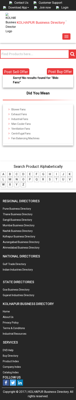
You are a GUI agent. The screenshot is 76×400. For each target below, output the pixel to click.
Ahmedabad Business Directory (21, 247)
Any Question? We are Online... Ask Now (67, 391)
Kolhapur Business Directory (19, 236)
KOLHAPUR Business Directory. (48, 392)
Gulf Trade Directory (14, 264)
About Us (8, 317)
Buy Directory (10, 355)
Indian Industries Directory (18, 269)
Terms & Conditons (14, 328)
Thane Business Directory (17, 214)
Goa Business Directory (16, 289)
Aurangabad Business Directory (21, 242)
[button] (18, 7)
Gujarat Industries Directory (18, 295)
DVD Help (8, 350)
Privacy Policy (11, 322)
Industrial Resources (14, 333)
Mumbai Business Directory (18, 225)
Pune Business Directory (17, 208)
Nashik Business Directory (18, 230)
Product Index (11, 361)
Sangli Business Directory (17, 219)
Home (6, 311)
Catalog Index (11, 372)
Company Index (12, 366)
